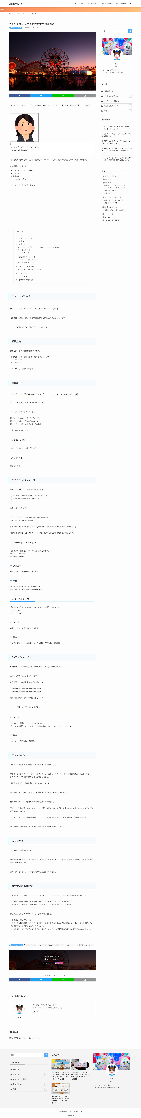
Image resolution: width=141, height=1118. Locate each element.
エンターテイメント (16, 27)
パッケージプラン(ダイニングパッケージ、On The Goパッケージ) (43, 247)
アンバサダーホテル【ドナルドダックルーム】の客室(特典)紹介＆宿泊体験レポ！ (117, 160)
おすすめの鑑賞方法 (26, 280)
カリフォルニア (111, 96)
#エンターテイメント (40, 945)
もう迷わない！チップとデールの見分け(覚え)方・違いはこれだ (117, 142)
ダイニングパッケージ (27, 257)
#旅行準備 (80, 945)
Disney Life (15, 3)
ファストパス (26, 250)
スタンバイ (25, 253)
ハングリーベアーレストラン (31, 269)
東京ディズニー (111, 106)
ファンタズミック (25, 238)
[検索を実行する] (130, 31)
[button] (130, 3)
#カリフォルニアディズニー (55, 945)
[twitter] (34, 1011)
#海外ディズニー (89, 945)
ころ (19, 1017)
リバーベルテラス (28, 262)
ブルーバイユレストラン (30, 260)
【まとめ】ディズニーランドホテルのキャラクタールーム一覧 (117, 128)
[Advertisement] (52, 207)
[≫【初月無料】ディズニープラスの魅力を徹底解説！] (70, 9)
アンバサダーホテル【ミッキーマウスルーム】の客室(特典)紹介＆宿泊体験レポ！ (117, 150)
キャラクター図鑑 (111, 101)
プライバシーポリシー (75, 1111)
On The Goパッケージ (27, 267)
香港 (106, 111)
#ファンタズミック (70, 945)
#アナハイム (29, 945)
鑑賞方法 (22, 241)
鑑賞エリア (23, 244)
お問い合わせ (63, 1111)
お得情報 (108, 91)
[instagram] (38, 1011)
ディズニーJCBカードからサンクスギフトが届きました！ (117, 135)
